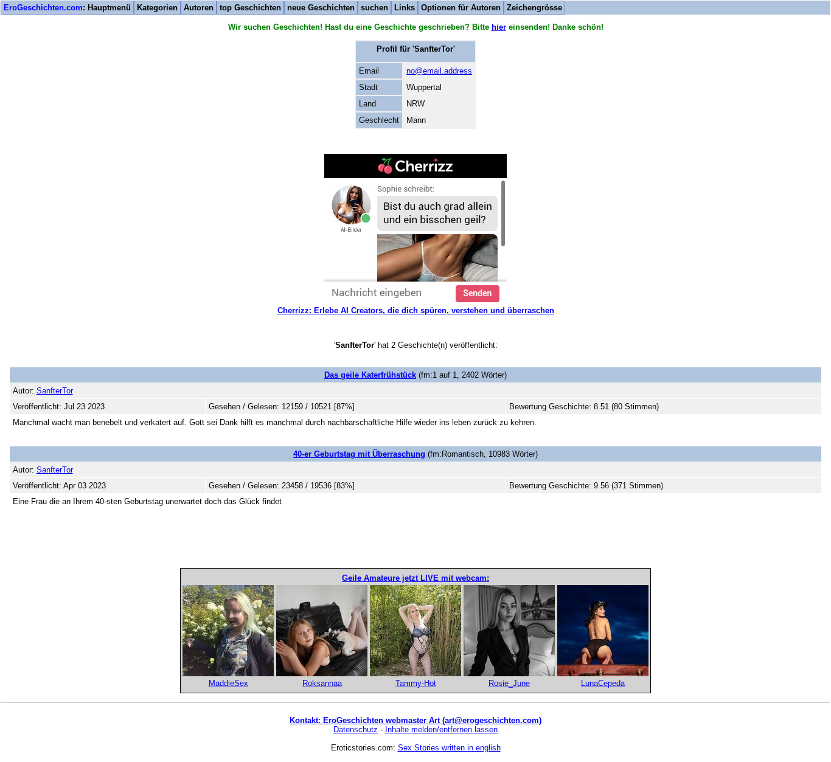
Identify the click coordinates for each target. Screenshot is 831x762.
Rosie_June (509, 683)
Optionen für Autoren (461, 7)
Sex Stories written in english (449, 747)
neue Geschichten (321, 7)
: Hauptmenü (67, 7)
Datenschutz (355, 729)
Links (404, 7)
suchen (374, 7)
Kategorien (157, 7)
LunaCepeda (603, 683)
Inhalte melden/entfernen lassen (441, 729)
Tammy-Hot (415, 683)
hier (499, 27)
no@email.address (439, 70)
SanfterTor (55, 390)
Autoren (199, 7)
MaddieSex (228, 683)
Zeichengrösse (534, 7)
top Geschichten (250, 7)
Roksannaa (322, 683)
